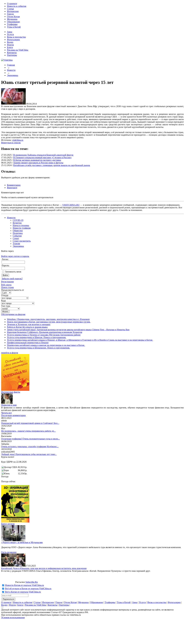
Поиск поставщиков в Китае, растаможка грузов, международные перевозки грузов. (48, 322)
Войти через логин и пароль (15, 256)
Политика (18, 233)
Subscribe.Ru (31, 582)
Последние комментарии (13, 415)
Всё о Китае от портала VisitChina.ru (23, 592)
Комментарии (14, 185)
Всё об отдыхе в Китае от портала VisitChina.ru (28, 588)
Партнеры (12, 55)
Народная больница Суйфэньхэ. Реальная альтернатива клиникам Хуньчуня (44, 332)
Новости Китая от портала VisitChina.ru (24, 585)
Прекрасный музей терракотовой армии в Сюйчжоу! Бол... (30, 423)
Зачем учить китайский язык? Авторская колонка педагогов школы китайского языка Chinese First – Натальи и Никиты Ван (68, 329)
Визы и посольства (16, 37)
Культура (17, 223)
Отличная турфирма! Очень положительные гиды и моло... (30, 439)
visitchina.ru (17, 140)
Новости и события (16, 6)
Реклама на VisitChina (17, 50)
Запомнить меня (13, 271)
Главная (11, 65)
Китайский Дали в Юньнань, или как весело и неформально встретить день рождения (43, 568)
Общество (18, 230)
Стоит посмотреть (22, 241)
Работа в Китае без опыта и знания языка (27, 327)
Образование (13, 21)
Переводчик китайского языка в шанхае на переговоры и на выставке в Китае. (46, 345)
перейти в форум (9, 352)
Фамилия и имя (8, 405)
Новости (11, 70)
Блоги (10, 47)
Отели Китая (13, 16)
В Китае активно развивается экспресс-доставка (37, 160)
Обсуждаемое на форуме (13, 314)
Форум (10, 45)
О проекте (12, 3)
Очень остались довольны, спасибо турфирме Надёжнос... (30, 446)
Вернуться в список (11, 142)
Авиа (9, 32)
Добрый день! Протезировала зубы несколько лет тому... (29, 454)
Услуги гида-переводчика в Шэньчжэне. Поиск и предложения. (38, 348)
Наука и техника (21, 225)
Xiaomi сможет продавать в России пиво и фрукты (38, 162)
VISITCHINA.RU (71, 205)
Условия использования (13, 617)
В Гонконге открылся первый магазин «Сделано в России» (42, 157)
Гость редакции (8, 552)
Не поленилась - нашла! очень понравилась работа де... (28, 431)
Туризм (16, 243)
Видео (10, 42)
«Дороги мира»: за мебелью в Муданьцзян (22, 542)
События (17, 236)
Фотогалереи (13, 39)
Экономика (12, 75)
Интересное (13, 11)
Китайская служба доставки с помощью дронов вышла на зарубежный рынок (51, 165)
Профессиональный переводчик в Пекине (28, 342)
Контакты (12, 52)
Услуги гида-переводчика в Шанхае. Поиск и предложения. (36, 337)
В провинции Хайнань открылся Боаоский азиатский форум (43, 155)
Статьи (10, 8)
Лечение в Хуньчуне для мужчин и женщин (28, 324)
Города (10, 14)
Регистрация (7, 281)
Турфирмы (12, 24)
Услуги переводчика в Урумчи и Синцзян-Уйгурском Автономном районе (44, 335)
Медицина (12, 19)
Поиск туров (7, 287)
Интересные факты (10, 392)
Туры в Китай (14, 27)
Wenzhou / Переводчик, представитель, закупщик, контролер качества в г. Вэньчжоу (48, 319)
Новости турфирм (21, 228)
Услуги (10, 34)
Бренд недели (8, 524)
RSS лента (6, 285)
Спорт (16, 238)
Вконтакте (12, 187)
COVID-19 (18, 220)
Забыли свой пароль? (12, 278)
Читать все (6, 413)
